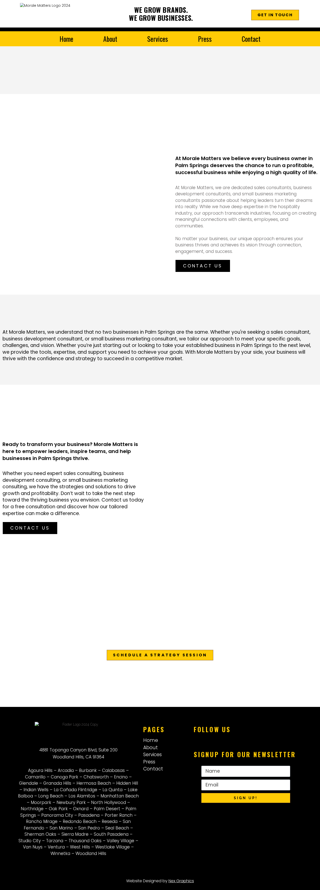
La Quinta (112, 790)
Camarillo (35, 777)
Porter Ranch (118, 815)
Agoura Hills (40, 770)
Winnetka (60, 853)
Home (66, 39)
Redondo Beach (79, 821)
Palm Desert (107, 809)
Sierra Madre (75, 834)
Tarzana (54, 841)
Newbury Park (71, 802)
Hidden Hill (127, 783)
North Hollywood (108, 802)
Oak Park (58, 809)
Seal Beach (117, 828)
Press (205, 39)
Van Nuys (32, 847)
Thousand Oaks (85, 841)
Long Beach (50, 796)
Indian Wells (36, 790)
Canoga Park (64, 777)
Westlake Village (112, 847)
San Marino (61, 828)
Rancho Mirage (42, 821)
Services (157, 39)
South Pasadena (111, 834)
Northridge (32, 809)
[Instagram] (225, 739)
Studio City (29, 841)
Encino (121, 777)
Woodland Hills (91, 853)
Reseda (110, 821)
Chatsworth (96, 777)
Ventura (56, 847)
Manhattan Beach (119, 796)
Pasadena (89, 815)
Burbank (88, 770)
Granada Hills (57, 783)
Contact (251, 39)
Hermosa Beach (93, 783)
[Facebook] (212, 739)
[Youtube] (237, 739)
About (110, 39)
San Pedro (89, 828)
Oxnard (80, 809)
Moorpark (41, 802)
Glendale (28, 783)
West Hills (80, 847)
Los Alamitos (81, 796)
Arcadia (66, 770)
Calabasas (113, 770)
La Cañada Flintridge (75, 790)
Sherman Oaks (40, 834)
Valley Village (120, 841)
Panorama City (57, 815)
